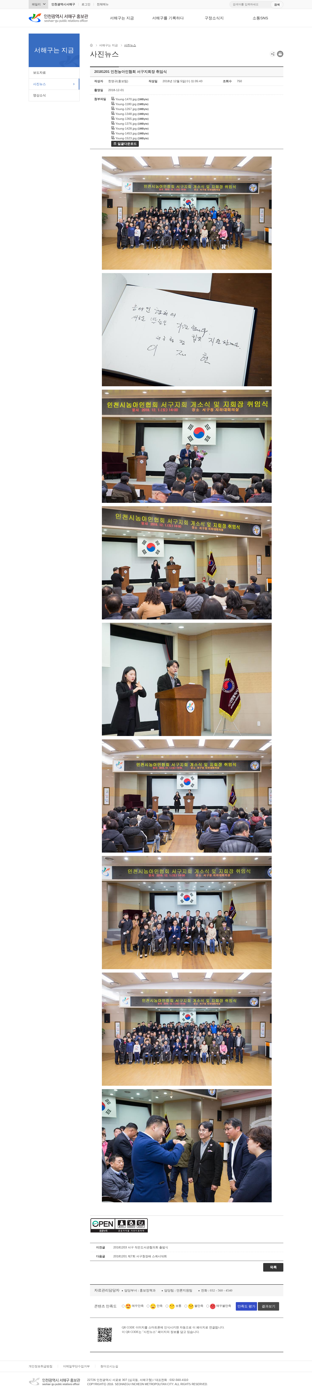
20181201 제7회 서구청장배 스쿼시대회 (140, 1256)
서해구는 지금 (122, 18)
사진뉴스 (39, 84)
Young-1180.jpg (125, 104)
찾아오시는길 (109, 1366)
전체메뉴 (103, 4)
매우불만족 (223, 1305)
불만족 (198, 1305)
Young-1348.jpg (126, 114)
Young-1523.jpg (126, 138)
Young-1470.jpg (126, 99)
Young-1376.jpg (126, 123)
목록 (273, 1267)
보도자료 (39, 72)
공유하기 (273, 54)
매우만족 (138, 1305)
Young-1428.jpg (126, 128)
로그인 (86, 4)
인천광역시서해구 (63, 4)
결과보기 (268, 1306)
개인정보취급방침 (40, 1366)
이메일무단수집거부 (76, 1366)
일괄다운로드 (127, 143)
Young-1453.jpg (126, 133)
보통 (178, 1305)
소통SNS (260, 18)
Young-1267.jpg (126, 109)
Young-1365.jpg (126, 118)
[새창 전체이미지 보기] (187, 269)
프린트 (280, 54)
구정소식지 (214, 18)
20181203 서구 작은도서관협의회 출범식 (140, 1247)
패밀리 (36, 4)
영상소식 (39, 95)
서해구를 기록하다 (168, 18)
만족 (160, 1305)
